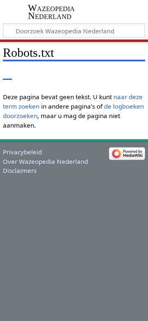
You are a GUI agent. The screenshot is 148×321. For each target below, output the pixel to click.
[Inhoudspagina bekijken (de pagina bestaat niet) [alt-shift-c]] (7, 74)
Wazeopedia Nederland (51, 12)
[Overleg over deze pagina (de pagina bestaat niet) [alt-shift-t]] (25, 74)
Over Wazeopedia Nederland (45, 161)
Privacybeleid (22, 152)
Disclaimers (20, 170)
